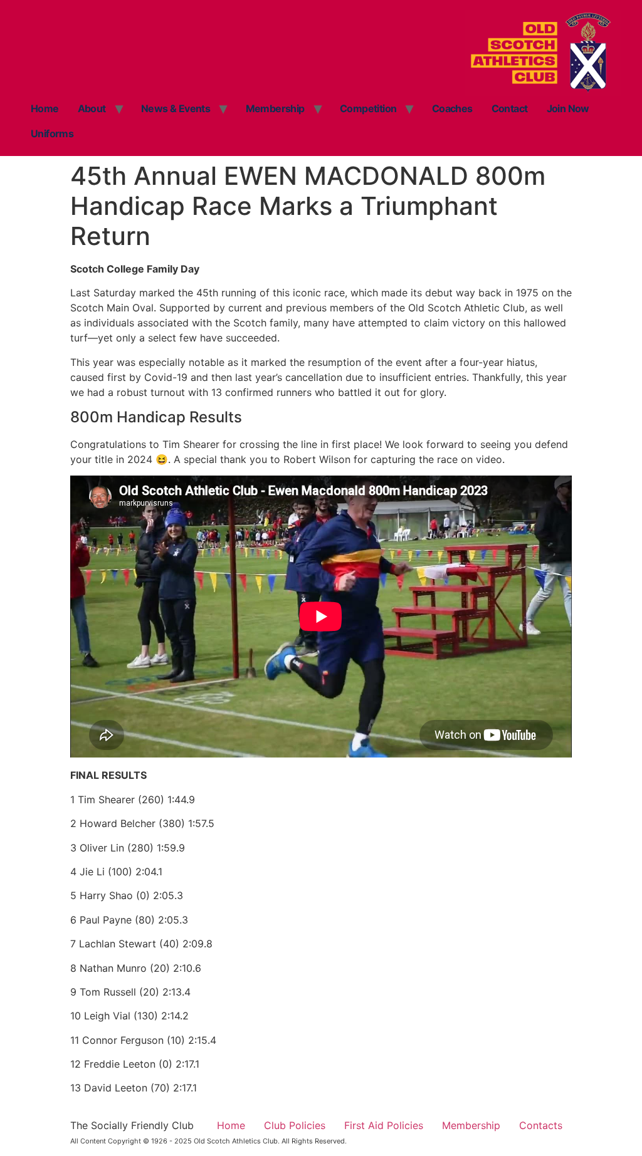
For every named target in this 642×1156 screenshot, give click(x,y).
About (92, 108)
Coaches (452, 108)
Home (45, 108)
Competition (368, 108)
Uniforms (52, 133)
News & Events (175, 108)
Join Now (568, 108)
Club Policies (294, 1125)
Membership (275, 108)
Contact (510, 108)
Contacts (540, 1125)
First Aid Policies (383, 1125)
